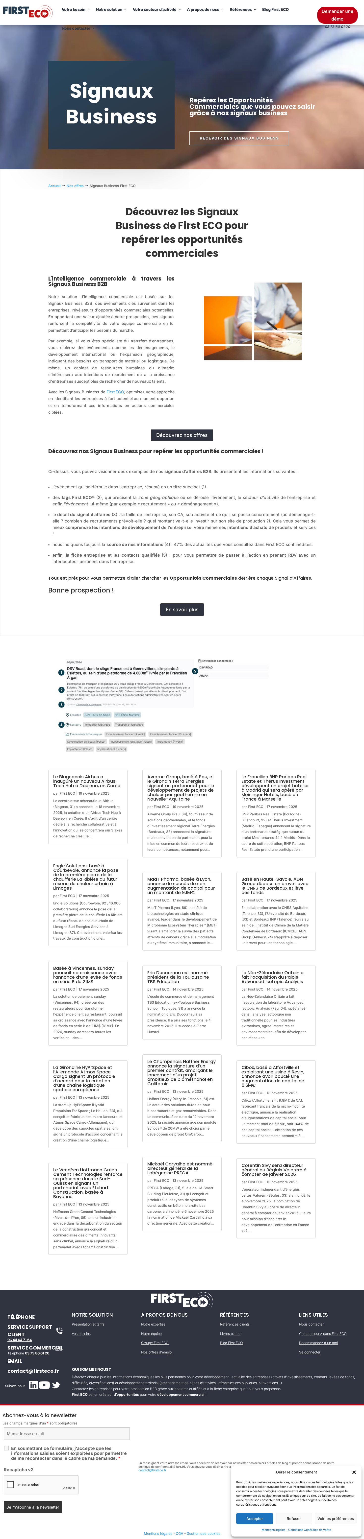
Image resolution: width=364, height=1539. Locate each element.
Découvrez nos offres (182, 435)
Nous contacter (76, 28)
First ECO (115, 391)
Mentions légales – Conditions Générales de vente (296, 1530)
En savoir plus (182, 610)
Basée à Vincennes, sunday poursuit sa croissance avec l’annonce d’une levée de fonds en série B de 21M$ (87, 975)
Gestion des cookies (203, 1533)
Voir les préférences (335, 1518)
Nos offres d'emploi (156, 1352)
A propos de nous (203, 9)
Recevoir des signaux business (239, 138)
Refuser (294, 1518)
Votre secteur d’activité (155, 9)
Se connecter (309, 1352)
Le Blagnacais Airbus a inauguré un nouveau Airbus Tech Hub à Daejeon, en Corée (86, 781)
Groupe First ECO (155, 1343)
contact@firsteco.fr (33, 1371)
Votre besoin (73, 9)
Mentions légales (158, 1533)
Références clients (235, 1324)
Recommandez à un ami (318, 1343)
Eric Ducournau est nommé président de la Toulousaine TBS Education (178, 977)
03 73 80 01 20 (37, 1353)
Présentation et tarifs (88, 1324)
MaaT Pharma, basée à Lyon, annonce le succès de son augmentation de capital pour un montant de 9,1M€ (181, 886)
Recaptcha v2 (18, 1469)
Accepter (254, 1518)
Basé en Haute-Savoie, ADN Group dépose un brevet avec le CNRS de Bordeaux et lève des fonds (274, 886)
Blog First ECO (275, 9)
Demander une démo (337, 15)
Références (241, 9)
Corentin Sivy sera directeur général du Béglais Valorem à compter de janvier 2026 (274, 1169)
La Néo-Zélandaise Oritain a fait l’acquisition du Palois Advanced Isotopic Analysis (272, 977)
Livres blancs (230, 1333)
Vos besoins (81, 1333)
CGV (179, 1533)
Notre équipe (151, 1333)
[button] (354, 1472)
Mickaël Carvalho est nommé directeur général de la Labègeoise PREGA (179, 1168)
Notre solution (109, 9)
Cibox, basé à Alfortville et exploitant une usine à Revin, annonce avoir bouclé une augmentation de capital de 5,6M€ (272, 1076)
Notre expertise (153, 1324)
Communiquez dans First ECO (323, 1333)
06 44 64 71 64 (19, 1340)
